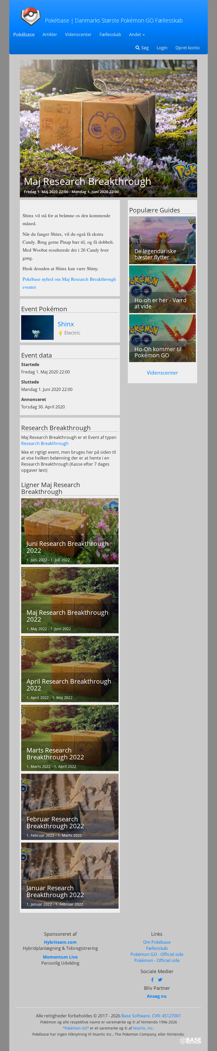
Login (162, 48)
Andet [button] (135, 34)
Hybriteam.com (60, 942)
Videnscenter (78, 34)
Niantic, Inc (143, 1028)
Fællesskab (110, 34)
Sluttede (30, 382)
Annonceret (33, 399)
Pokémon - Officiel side (157, 960)
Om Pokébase (157, 942)
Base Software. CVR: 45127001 (151, 1016)
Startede (30, 364)
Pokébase (24, 34)
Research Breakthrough (45, 443)
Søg (144, 48)
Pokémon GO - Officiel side (156, 954)
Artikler (50, 34)
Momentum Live (60, 957)
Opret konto (187, 48)
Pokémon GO (76, 1028)
